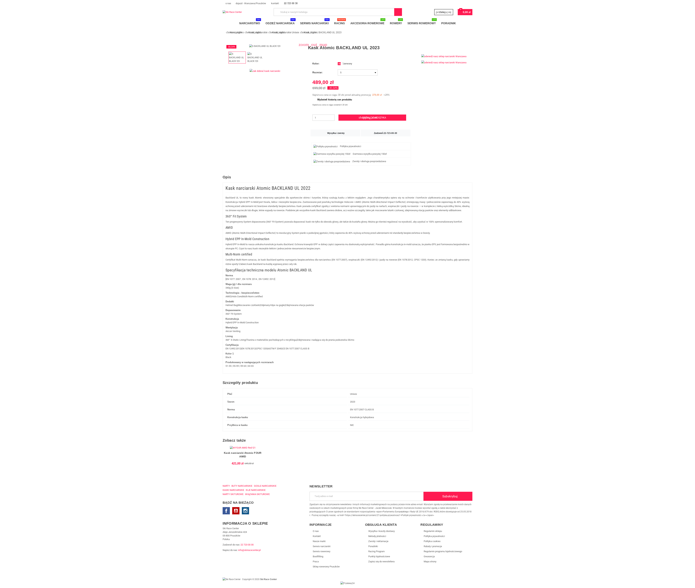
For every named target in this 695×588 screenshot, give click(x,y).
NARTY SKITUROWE (233, 494)
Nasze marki (319, 541)
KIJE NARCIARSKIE (256, 490)
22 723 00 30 (247, 544)
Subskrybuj (450, 496)
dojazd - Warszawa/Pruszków (251, 3)
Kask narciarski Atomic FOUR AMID (243, 454)
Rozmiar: (317, 72)
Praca (316, 561)
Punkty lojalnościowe (379, 556)
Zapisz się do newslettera (381, 561)
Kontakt (317, 536)
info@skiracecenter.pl (249, 550)
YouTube (235, 510)
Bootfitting (318, 556)
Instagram (245, 510)
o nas (228, 3)
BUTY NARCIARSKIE (241, 486)
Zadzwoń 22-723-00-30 (385, 133)
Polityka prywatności (434, 536)
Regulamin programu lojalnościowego (443, 551)
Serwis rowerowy (321, 551)
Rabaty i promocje (433, 546)
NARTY (226, 486)
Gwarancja (429, 556)
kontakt (275, 3)
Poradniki (373, 546)
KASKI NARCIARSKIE (233, 490)
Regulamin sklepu (433, 531)
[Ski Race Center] (232, 11)
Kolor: (315, 63)
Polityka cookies (432, 541)
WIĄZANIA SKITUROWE (257, 494)
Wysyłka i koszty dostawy (381, 531)
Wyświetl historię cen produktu (333, 99)
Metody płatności (377, 536)
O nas (316, 531)
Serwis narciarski (321, 546)
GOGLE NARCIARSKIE (265, 486)
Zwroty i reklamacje (378, 541)
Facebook (226, 510)
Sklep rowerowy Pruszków (326, 566)
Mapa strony (430, 561)
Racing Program (376, 551)
